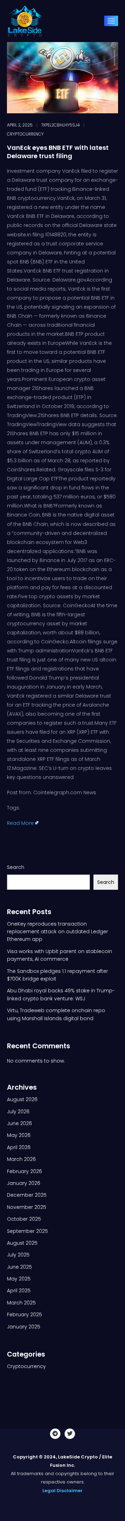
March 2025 (21, 1302)
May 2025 (19, 1278)
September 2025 (27, 1231)
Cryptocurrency (25, 134)
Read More (20, 823)
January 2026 (23, 1183)
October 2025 (24, 1218)
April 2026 (19, 1147)
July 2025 (18, 1254)
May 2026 (19, 1135)
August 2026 (22, 1099)
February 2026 (24, 1171)
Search (15, 867)
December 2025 (27, 1194)
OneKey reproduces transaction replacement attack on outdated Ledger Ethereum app (57, 931)
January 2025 (23, 1326)
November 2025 (26, 1207)
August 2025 (22, 1242)
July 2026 (18, 1111)
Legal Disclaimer (62, 1490)
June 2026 (19, 1123)
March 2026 (21, 1159)
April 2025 (19, 1290)
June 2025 (19, 1266)
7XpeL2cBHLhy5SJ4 (60, 125)
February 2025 (24, 1314)
